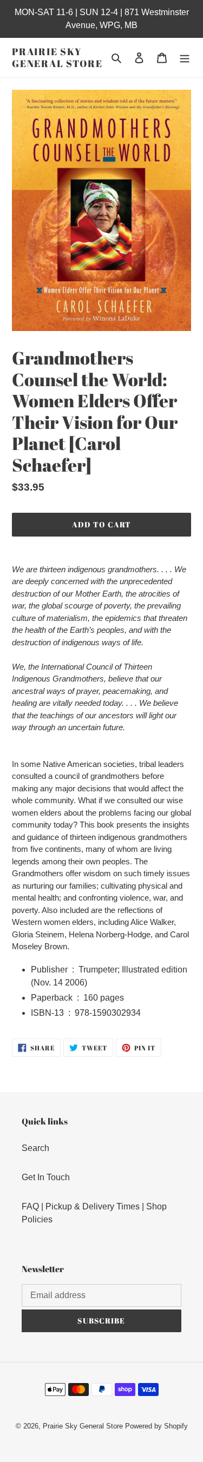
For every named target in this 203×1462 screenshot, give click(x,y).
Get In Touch (46, 1177)
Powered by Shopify (156, 1426)
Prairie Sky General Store (57, 57)
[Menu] (184, 58)
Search (35, 1148)
